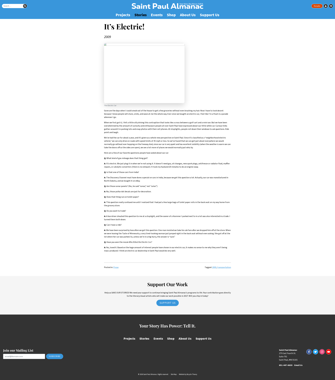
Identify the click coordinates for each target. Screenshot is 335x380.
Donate (317, 6)
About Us (188, 15)
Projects (123, 15)
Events (157, 15)
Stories (140, 15)
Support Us (209, 15)
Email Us (298, 365)
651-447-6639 (285, 365)
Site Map (174, 374)
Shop (171, 15)
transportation (224, 267)
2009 (214, 267)
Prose (116, 267)
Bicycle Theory (192, 374)
